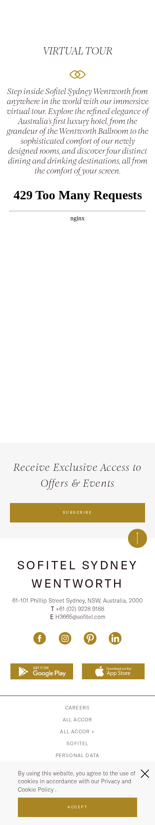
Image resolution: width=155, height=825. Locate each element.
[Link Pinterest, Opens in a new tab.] (90, 638)
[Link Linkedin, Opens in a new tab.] (115, 638)
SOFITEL (77, 743)
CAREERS (77, 708)
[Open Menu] (144, 12)
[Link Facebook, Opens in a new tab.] (39, 638)
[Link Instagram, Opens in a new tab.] (65, 638)
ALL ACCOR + (77, 731)
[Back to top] (137, 538)
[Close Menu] (145, 773)
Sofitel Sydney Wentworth (77, 574)
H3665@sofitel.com (80, 617)
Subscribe (78, 512)
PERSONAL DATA (78, 755)
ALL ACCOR (78, 720)
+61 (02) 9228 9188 (80, 609)
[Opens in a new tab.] (41, 671)
